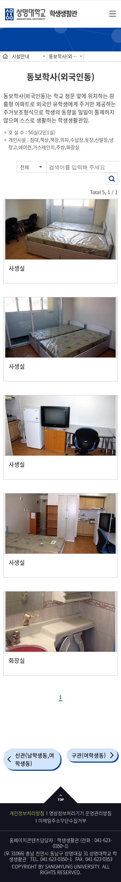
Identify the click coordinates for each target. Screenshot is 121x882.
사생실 (17, 268)
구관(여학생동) (89, 755)
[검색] (112, 179)
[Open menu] (112, 13)
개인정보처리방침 (26, 813)
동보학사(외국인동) (66, 56)
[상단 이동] (61, 800)
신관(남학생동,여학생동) (34, 759)
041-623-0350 (53, 859)
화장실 (17, 660)
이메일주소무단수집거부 (62, 820)
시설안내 (20, 56)
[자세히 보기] (60, 229)
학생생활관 (63, 13)
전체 (24, 167)
